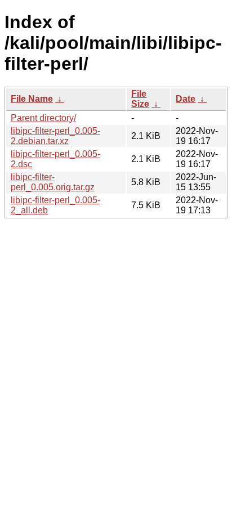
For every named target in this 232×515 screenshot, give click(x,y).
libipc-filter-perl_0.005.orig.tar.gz (53, 182)
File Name (32, 99)
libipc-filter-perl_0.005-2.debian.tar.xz (55, 136)
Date (185, 99)
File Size (140, 99)
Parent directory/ (43, 118)
